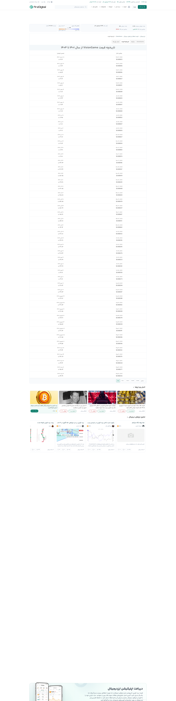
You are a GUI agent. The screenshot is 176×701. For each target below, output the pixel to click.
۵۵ (120, 26)
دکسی (134, 29)
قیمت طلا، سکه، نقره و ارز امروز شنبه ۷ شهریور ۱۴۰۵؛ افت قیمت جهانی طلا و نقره (132, 407)
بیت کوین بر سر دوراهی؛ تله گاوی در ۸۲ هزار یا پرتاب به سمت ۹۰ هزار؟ (70, 423)
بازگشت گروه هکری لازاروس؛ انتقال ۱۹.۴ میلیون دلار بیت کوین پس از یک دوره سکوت (103, 407)
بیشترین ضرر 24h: (123, 29)
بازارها (133, 42)
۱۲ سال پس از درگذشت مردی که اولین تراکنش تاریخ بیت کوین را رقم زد (74, 407)
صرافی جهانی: (121, 2)
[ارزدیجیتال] (37, 7)
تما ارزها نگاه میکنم (138, 423)
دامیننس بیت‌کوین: (135, 2)
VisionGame (140, 42)
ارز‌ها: (145, 2)
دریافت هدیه (34, 411)
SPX (117, 29)
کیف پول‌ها (116, 42)
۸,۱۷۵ (134, 26)
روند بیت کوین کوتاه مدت (45, 423)
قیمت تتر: (98, 2)
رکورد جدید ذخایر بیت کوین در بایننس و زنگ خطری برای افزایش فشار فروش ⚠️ (100, 423)
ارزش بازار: (113, 2)
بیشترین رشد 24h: (141, 29)
